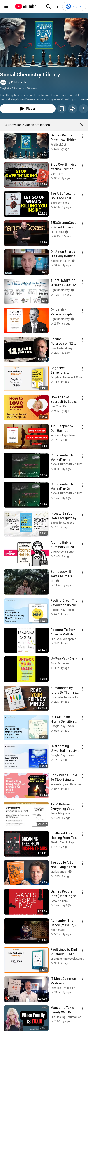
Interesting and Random (66, 784)
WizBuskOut (58, 144)
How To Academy (61, 348)
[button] (44, 42)
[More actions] (83, 108)
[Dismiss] (81, 124)
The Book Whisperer (63, 639)
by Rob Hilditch (17, 82)
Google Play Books (62, 609)
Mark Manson (59, 871)
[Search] (48, 6)
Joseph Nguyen (60, 813)
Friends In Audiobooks (64, 697)
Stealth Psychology (62, 842)
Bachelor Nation (61, 260)
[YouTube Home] (25, 6)
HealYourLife (58, 406)
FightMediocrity (60, 290)
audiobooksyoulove (63, 435)
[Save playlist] (61, 108)
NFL (53, 580)
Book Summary (60, 663)
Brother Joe (58, 929)
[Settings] (57, 6)
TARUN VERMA (60, 900)
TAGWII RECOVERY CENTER (68, 464)
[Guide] (6, 6)
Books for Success (62, 522)
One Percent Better (62, 551)
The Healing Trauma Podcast (69, 1017)
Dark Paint (57, 173)
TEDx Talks (57, 232)
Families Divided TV (63, 988)
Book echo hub (60, 202)
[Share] (72, 108)
